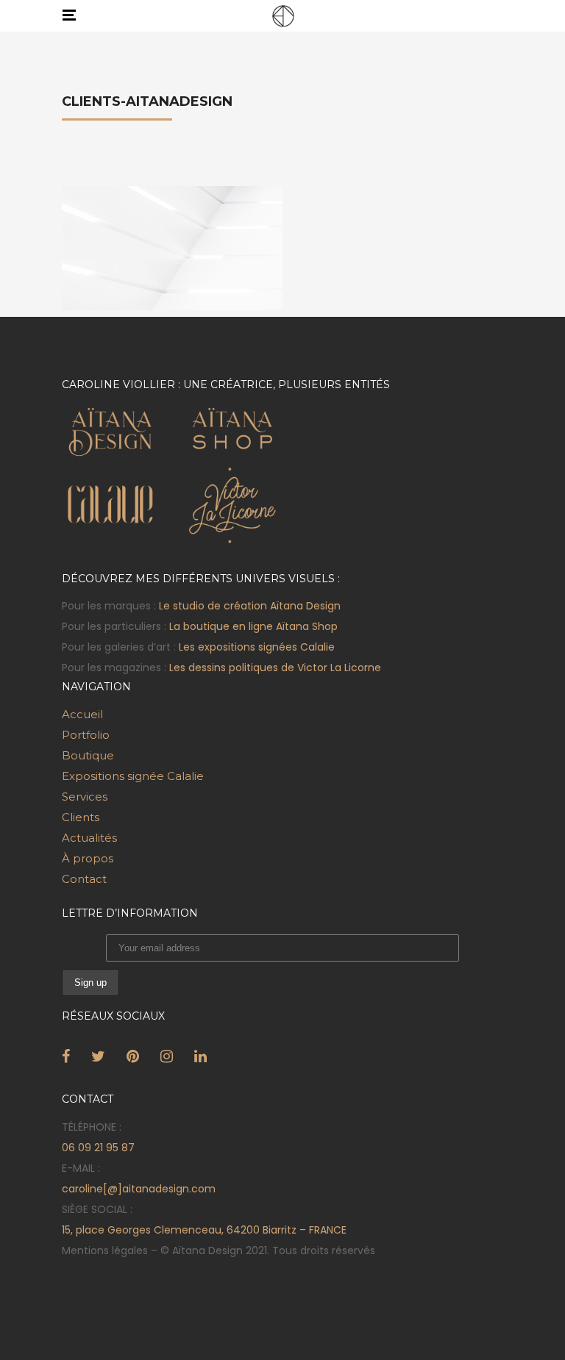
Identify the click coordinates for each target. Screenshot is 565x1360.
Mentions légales (105, 1250)
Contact (84, 879)
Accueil (82, 714)
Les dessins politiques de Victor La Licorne (275, 667)
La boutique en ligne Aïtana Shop (253, 626)
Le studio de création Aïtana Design (250, 605)
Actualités (89, 838)
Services (84, 797)
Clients (80, 817)
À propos (87, 858)
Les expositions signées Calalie (257, 647)
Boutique (88, 755)
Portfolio (86, 735)
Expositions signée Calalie (133, 776)
